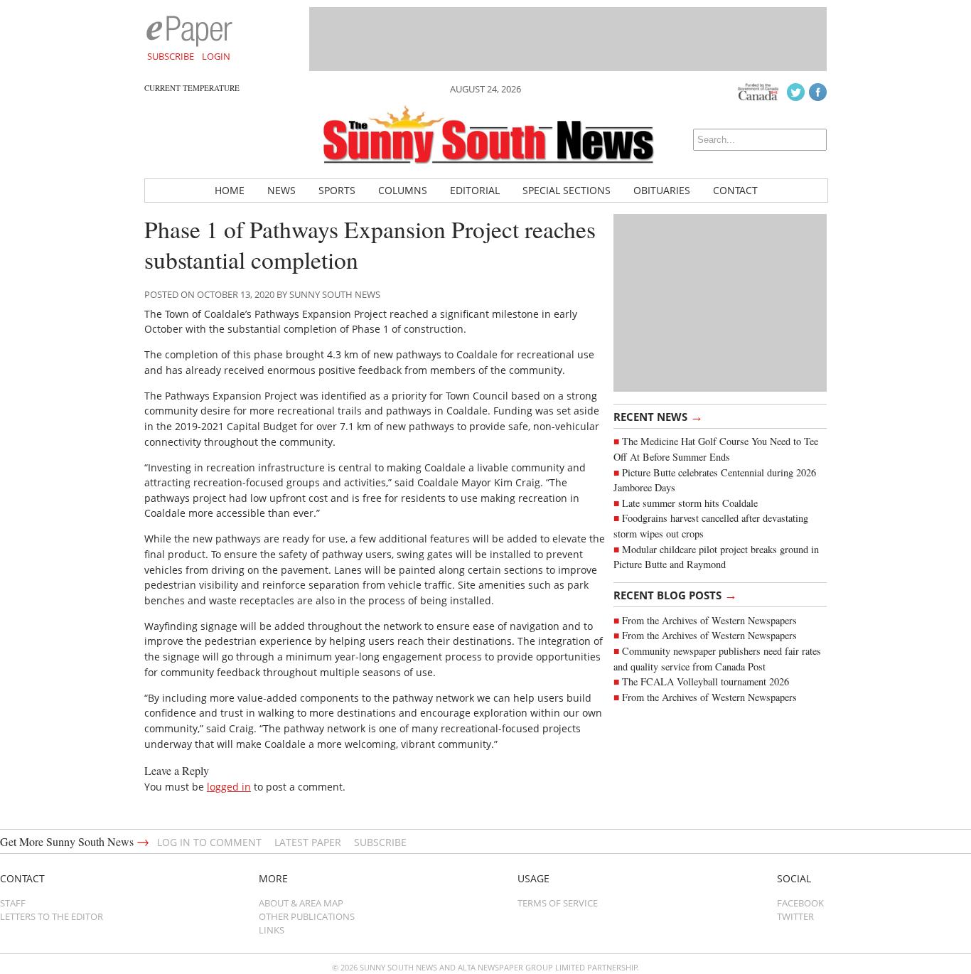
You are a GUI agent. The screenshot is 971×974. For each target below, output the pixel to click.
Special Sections (566, 190)
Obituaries (661, 190)
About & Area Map (301, 903)
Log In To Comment (209, 842)
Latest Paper (307, 842)
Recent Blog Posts (675, 594)
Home (230, 190)
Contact (735, 190)
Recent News (658, 415)
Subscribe (170, 56)
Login (216, 56)
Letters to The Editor (51, 916)
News (281, 190)
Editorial (475, 190)
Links (271, 930)
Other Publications (307, 916)
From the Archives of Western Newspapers (709, 620)
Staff (13, 903)
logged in (229, 786)
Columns (402, 190)
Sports (336, 190)
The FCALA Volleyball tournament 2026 (705, 681)
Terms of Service (557, 903)
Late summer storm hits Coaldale (690, 503)
